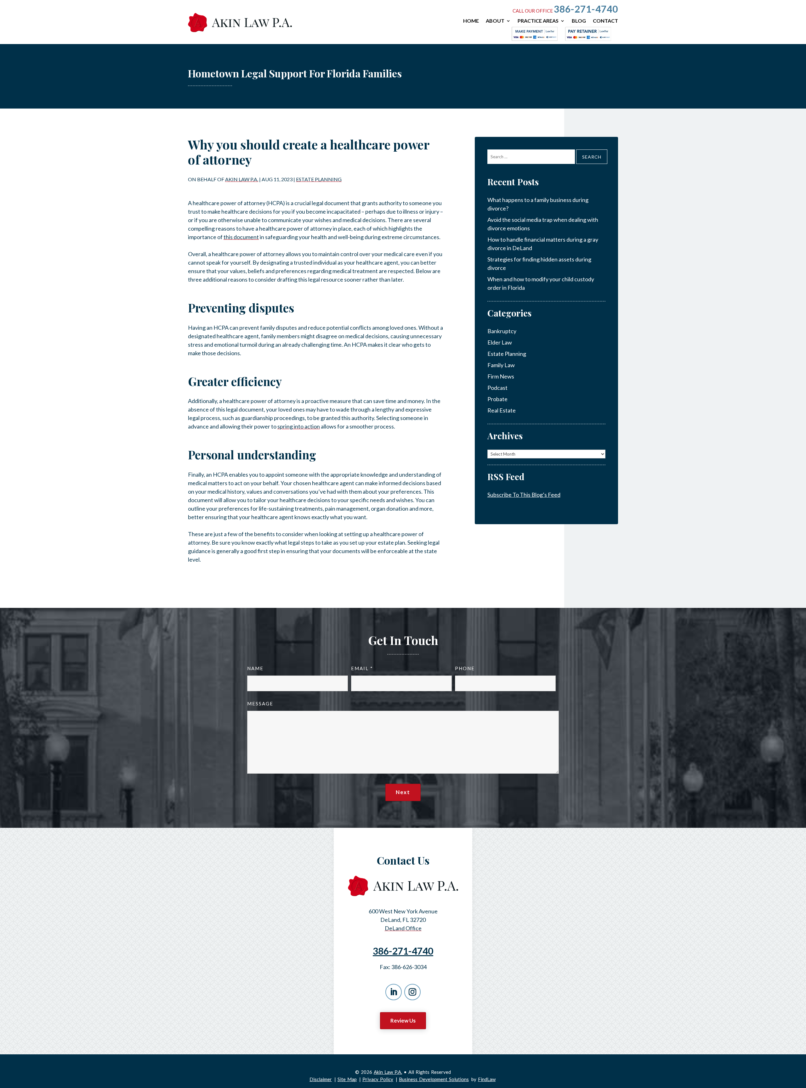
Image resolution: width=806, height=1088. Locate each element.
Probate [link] (497, 398)
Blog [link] (579, 21)
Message (260, 703)
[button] (393, 992)
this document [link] (241, 236)
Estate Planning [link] (319, 179)
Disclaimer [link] (320, 1079)
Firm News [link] (500, 376)
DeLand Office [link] (403, 928)
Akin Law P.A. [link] (241, 179)
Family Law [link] (501, 365)
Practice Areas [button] (538, 21)
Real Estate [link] (501, 410)
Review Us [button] (403, 1020)
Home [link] (471, 21)
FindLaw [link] (487, 1079)
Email (361, 668)
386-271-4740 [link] (586, 8)
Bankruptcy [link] (501, 331)
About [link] (495, 21)
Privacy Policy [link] (377, 1079)
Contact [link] (605, 21)
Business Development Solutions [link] (434, 1079)
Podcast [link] (497, 387)
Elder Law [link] (499, 342)
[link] (240, 22)
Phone (465, 668)
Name (255, 668)
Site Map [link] (347, 1079)
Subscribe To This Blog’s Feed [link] (523, 494)
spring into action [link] (298, 426)
